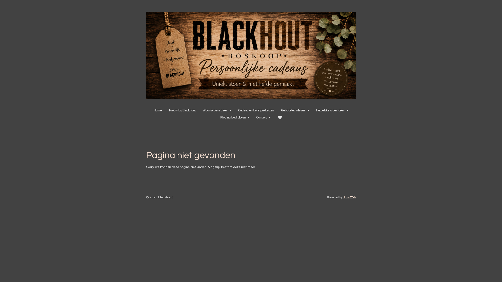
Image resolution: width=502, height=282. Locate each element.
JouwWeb (349, 197)
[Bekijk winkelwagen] (279, 117)
